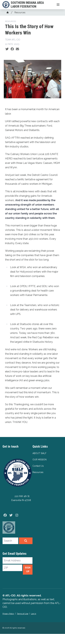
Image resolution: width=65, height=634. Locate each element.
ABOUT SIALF (39, 453)
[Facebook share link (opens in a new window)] (12, 49)
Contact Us (38, 466)
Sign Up (27, 569)
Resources (20, 12)
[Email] (17, 49)
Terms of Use (22, 614)
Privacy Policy (8, 614)
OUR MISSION (39, 459)
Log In (33, 614)
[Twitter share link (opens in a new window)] (7, 49)
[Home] (7, 12)
